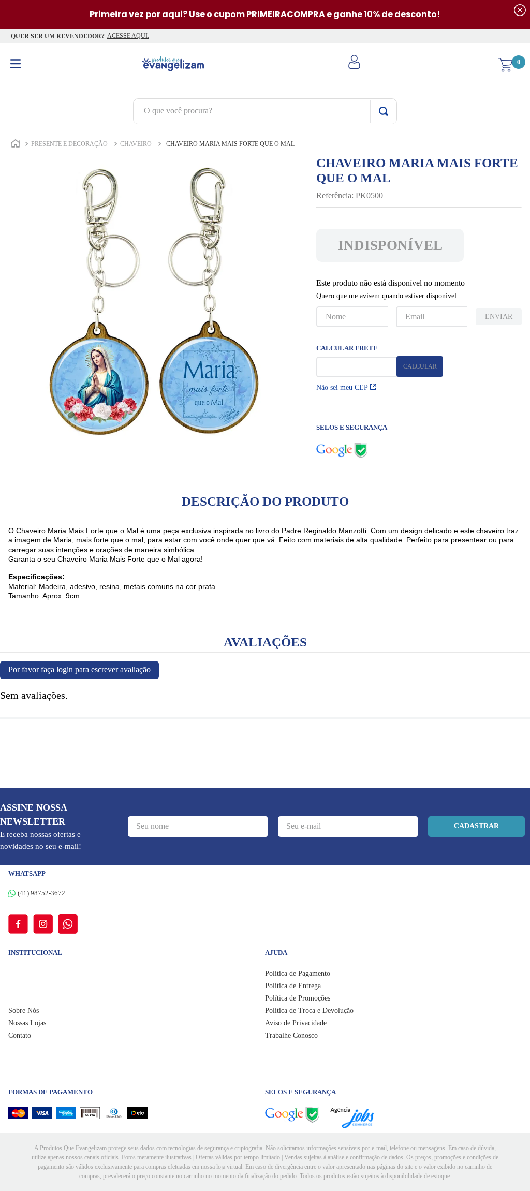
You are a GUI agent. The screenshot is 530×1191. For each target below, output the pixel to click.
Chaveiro (136, 144)
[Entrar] (355, 65)
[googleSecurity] (297, 1115)
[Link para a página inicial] (15, 145)
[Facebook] (20, 924)
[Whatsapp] (68, 924)
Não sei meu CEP (342, 387)
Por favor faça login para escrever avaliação (79, 669)
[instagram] (45, 924)
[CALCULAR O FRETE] (419, 366)
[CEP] (357, 361)
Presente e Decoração (69, 144)
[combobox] (265, 111)
